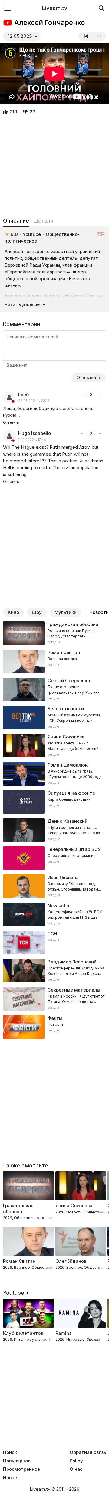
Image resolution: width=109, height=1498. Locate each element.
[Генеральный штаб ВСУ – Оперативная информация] (54, 858)
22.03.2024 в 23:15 (33, 401)
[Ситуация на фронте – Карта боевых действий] (54, 802)
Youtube (13, 1293)
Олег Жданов (70, 1261)
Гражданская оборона (18, 1208)
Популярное (17, 1461)
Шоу (37, 612)
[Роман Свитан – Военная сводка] (54, 661)
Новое (10, 1477)
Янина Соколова (73, 1205)
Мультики (65, 612)
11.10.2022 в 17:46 (32, 440)
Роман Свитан (19, 1261)
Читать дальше (22, 304)
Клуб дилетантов (23, 1333)
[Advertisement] (54, 166)
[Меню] (7, 8)
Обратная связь (88, 1452)
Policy (76, 1461)
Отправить (88, 377)
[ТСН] (54, 942)
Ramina (63, 1333)
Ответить (11, 422)
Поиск (10, 1452)
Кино (13, 612)
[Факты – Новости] (54, 1027)
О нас (76, 1469)
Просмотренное (21, 1469)
